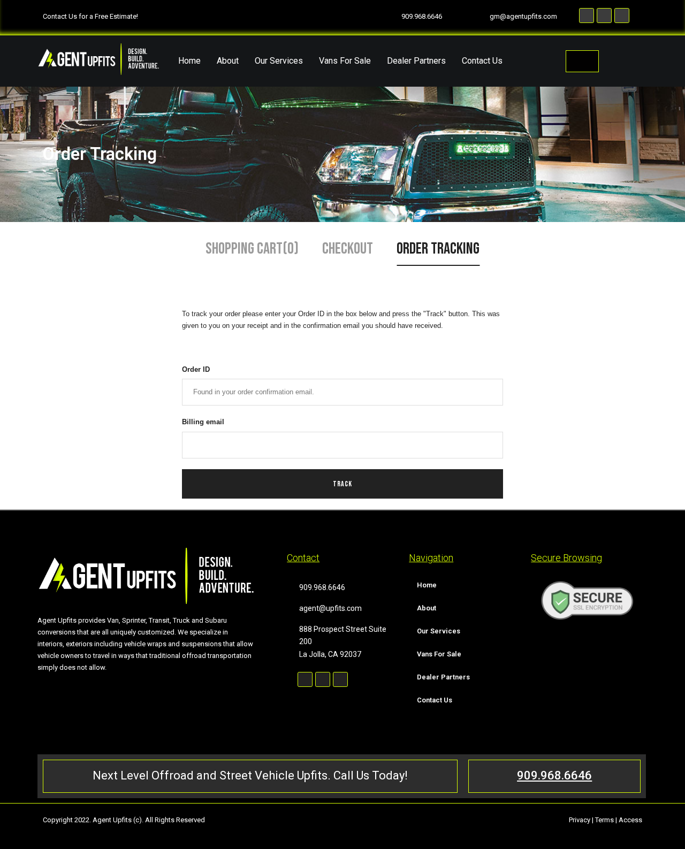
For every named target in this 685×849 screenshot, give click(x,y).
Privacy (579, 820)
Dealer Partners (416, 61)
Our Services (279, 61)
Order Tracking (438, 248)
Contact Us (482, 61)
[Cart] (582, 61)
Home (189, 61)
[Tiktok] (340, 679)
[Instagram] (322, 679)
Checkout (347, 248)
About (228, 61)
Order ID (196, 369)
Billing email (203, 422)
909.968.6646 (554, 775)
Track (342, 483)
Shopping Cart (252, 248)
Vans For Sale (345, 61)
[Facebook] (305, 679)
